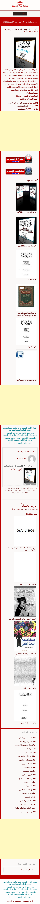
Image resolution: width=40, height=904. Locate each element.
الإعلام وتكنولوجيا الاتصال (25, 741)
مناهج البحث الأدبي (29, 688)
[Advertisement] (20, 131)
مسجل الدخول (24, 509)
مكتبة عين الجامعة (31, 29)
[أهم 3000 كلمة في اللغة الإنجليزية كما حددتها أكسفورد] (25, 531)
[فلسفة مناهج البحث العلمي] (25, 636)
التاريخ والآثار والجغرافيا (26, 756)
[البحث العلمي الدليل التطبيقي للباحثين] (25, 601)
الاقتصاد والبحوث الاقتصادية (24, 745)
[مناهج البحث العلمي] (25, 705)
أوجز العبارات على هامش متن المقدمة (18, 488)
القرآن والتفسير (16, 29)
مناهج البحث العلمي (28, 723)
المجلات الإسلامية (28, 793)
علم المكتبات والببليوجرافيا (24, 808)
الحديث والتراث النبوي (26, 760)
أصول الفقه (30, 749)
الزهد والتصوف (28, 767)
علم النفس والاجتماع (27, 800)
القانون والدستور (28, 775)
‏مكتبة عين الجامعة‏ (28, 870)
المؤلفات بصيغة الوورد (26, 789)
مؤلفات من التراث (27, 804)
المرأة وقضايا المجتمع (26, 778)
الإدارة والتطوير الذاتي (26, 738)
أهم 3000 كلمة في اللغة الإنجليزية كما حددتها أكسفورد (22, 548)
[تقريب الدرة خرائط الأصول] (25, 52)
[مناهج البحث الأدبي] (25, 671)
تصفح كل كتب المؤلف (12, 466)
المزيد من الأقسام (27, 812)
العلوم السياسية (28, 771)
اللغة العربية (30, 786)
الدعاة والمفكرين (28, 764)
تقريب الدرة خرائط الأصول (17, 103)
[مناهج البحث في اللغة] (25, 567)
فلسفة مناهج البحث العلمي (26, 653)
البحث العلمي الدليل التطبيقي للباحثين (22, 619)
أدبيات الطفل (29, 752)
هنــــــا (12, 443)
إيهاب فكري (22, 109)
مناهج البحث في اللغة (28, 584)
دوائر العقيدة (29, 797)
